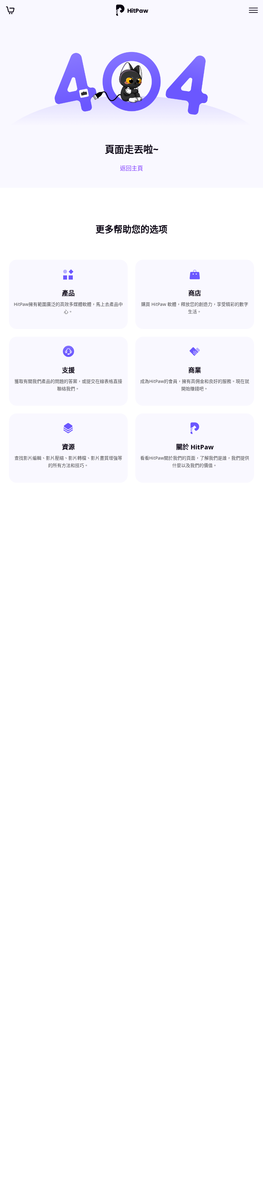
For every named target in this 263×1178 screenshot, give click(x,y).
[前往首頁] (132, 10)
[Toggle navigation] (253, 10)
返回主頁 (131, 168)
